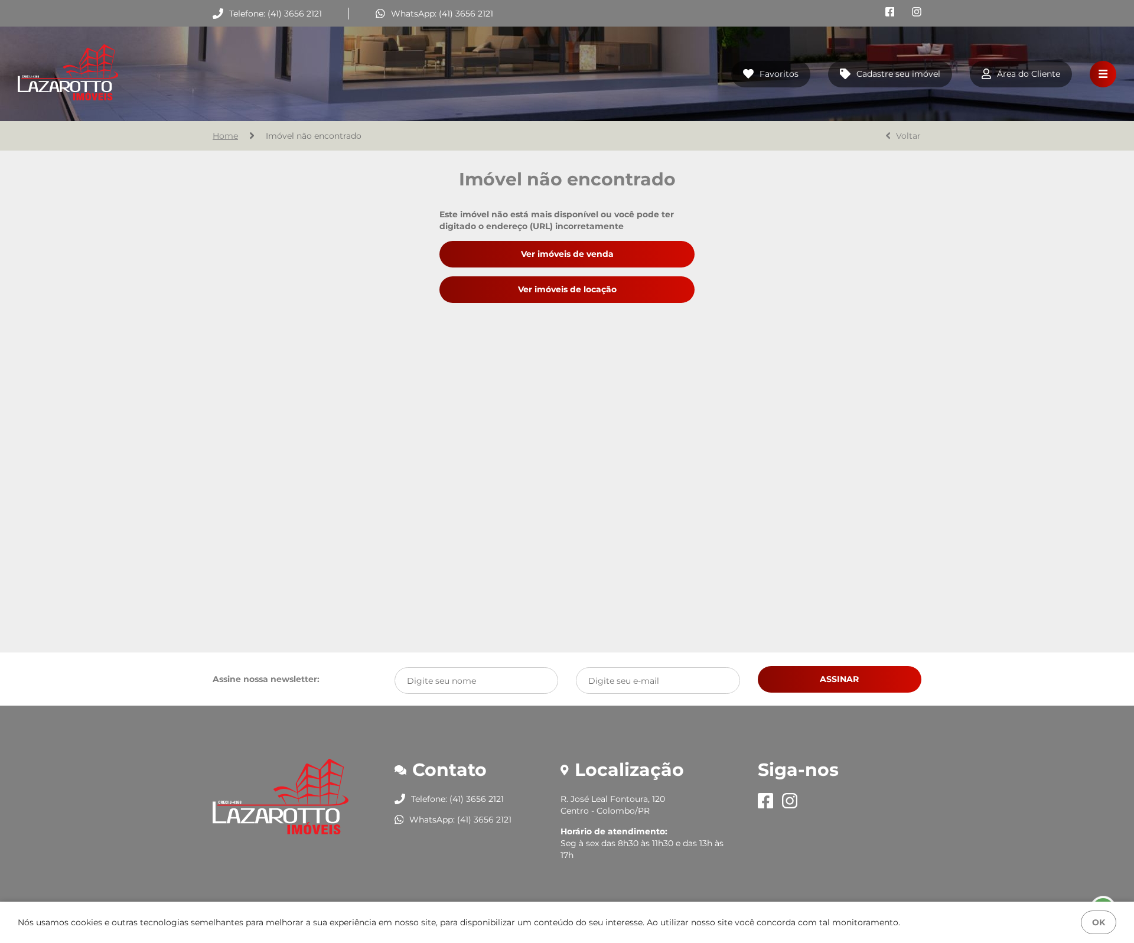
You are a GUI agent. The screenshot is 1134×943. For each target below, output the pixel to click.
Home (225, 135)
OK (1098, 922)
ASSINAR (839, 679)
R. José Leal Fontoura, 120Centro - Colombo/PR (613, 805)
